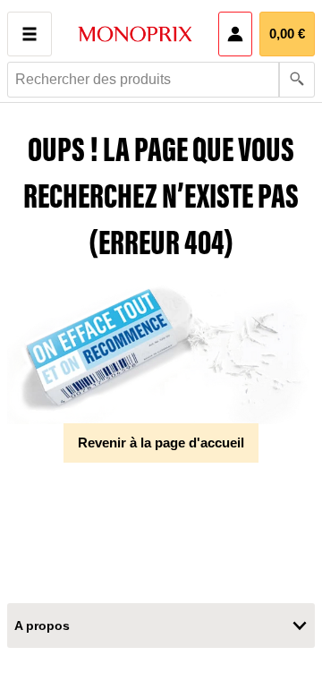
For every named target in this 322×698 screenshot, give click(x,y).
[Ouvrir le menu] (29, 34)
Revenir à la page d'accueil (161, 442)
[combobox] (161, 80)
